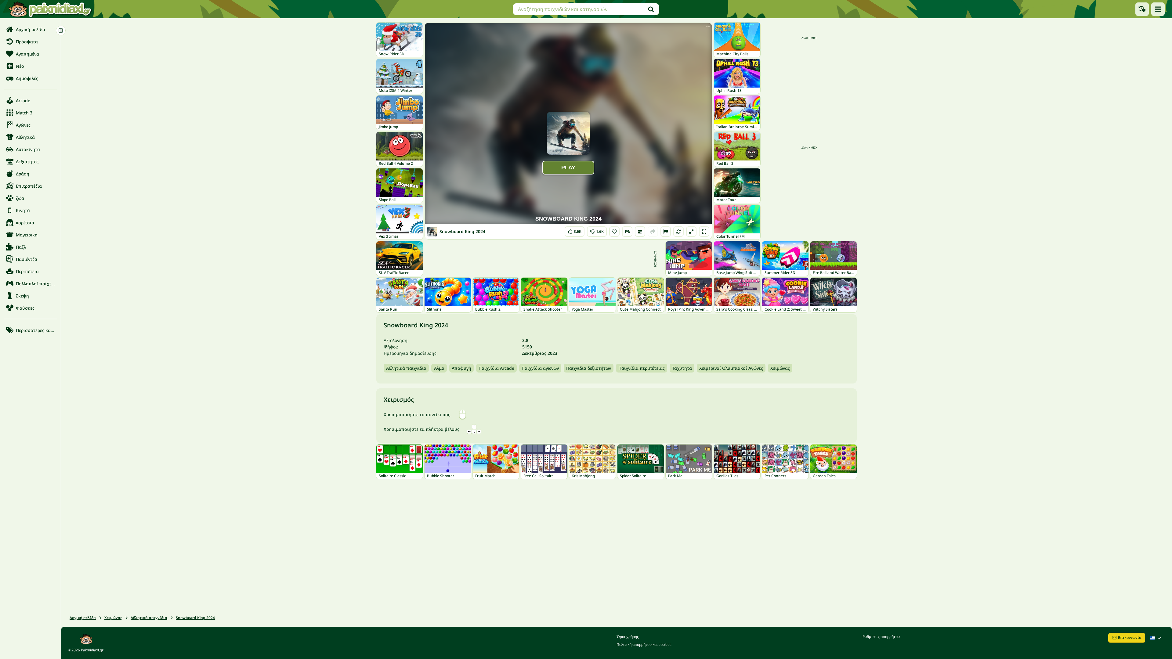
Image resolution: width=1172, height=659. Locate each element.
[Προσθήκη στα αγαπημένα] (614, 231)
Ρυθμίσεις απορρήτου (881, 636)
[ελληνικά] (1156, 638)
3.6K (574, 230)
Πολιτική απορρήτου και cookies (644, 644)
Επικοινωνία (1129, 637)
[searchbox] (586, 9)
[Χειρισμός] (627, 231)
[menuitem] (30, 29)
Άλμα (439, 368)
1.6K (597, 230)
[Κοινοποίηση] (653, 231)
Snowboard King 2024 (195, 617)
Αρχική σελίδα (83, 617)
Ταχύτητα (682, 368)
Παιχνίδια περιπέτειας (641, 368)
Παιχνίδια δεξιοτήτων (588, 368)
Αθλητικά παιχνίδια (406, 368)
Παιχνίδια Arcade (496, 368)
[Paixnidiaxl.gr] (50, 9)
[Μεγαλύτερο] (691, 231)
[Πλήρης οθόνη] (704, 231)
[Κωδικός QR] (640, 231)
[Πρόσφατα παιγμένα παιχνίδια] (1142, 9)
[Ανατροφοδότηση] (665, 231)
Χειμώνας (780, 368)
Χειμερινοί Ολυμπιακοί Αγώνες (731, 368)
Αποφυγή (461, 368)
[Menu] (1158, 9)
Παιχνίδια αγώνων (540, 368)
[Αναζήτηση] (651, 9)
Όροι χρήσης (628, 636)
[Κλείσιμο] (61, 30)
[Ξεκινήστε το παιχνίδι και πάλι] (678, 231)
